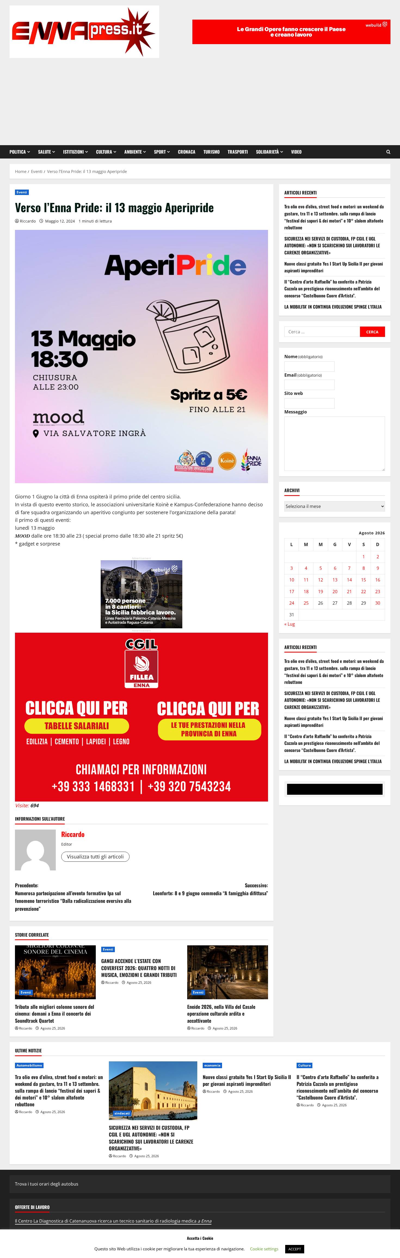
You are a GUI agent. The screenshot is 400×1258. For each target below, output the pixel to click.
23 (377, 592)
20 (335, 592)
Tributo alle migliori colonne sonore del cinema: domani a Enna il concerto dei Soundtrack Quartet (54, 1013)
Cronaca (186, 151)
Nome (303, 357)
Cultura (104, 151)
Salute (44, 151)
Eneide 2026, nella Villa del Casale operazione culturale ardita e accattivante (221, 1013)
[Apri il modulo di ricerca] (388, 152)
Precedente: (73, 897)
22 (363, 592)
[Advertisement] (200, 99)
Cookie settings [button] (264, 1248)
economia (212, 1065)
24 (291, 603)
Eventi (22, 192)
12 (320, 580)
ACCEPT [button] (294, 1249)
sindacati (122, 1113)
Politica (18, 151)
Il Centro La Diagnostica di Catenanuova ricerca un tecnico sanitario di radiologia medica (113, 1221)
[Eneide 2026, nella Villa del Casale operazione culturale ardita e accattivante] (227, 972)
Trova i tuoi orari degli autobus (46, 1184)
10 (291, 580)
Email (303, 375)
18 (306, 592)
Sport (160, 151)
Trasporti (238, 151)
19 (320, 592)
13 (335, 580)
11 (306, 580)
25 (306, 603)
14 (349, 580)
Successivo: (210, 889)
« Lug (289, 624)
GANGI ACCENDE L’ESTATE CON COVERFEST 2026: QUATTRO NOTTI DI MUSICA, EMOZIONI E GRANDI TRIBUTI (139, 967)
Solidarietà (267, 151)
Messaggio (295, 412)
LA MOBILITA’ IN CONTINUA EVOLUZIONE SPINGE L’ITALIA (333, 306)
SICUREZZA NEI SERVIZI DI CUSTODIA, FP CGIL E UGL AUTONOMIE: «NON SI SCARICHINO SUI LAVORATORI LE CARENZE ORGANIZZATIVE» (332, 245)
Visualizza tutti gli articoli (95, 856)
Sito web (293, 394)
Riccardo (28, 221)
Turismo (212, 151)
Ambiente (133, 151)
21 (349, 592)
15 (363, 580)
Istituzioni (73, 151)
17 (291, 592)
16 (377, 580)
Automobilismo (29, 1065)
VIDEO (296, 151)
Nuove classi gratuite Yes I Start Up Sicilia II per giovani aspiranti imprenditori (247, 1080)
